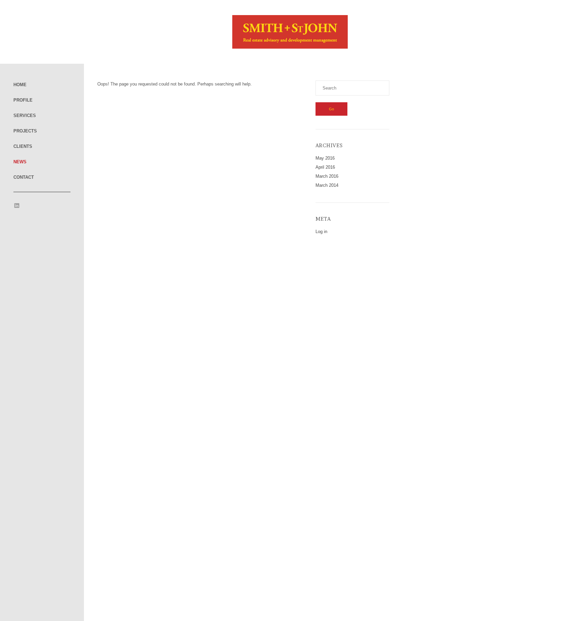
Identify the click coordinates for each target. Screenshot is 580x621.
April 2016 (325, 167)
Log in (321, 231)
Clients (22, 146)
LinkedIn (16, 205)
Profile (23, 100)
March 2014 (327, 185)
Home (20, 84)
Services (24, 115)
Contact (23, 177)
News (20, 161)
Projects (25, 130)
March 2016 (327, 176)
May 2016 (325, 158)
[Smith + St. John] (290, 47)
